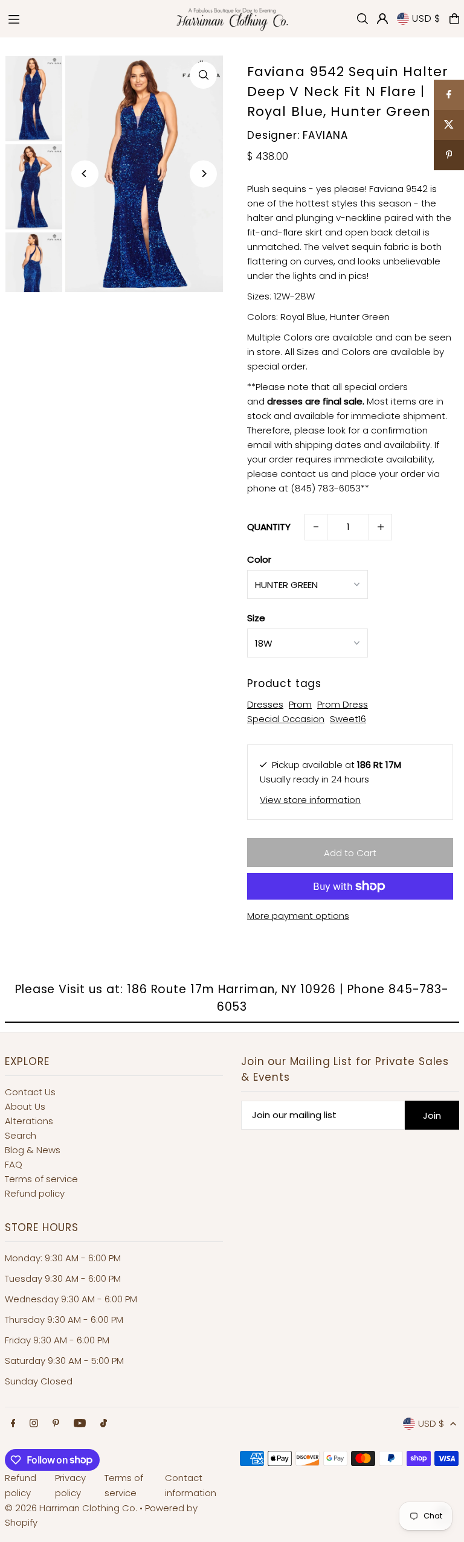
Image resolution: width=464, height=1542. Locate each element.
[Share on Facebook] (449, 95)
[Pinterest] (56, 1423)
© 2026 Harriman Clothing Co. (72, 1508)
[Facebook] (13, 1423)
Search (20, 1135)
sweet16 (348, 718)
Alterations (29, 1121)
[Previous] (84, 173)
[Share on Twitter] (449, 125)
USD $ (426, 18)
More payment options (298, 915)
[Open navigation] (84, 18)
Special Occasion (285, 718)
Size (256, 618)
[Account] (382, 18)
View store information (310, 799)
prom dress (342, 704)
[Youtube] (80, 1423)
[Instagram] (34, 1423)
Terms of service (41, 1178)
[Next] (203, 173)
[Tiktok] (103, 1423)
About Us (25, 1106)
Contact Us (30, 1092)
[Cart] (454, 18)
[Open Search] (362, 18)
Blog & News (32, 1150)
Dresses (265, 704)
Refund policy (35, 1193)
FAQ (13, 1164)
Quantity (269, 526)
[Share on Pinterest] (449, 155)
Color (259, 559)
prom (300, 704)
